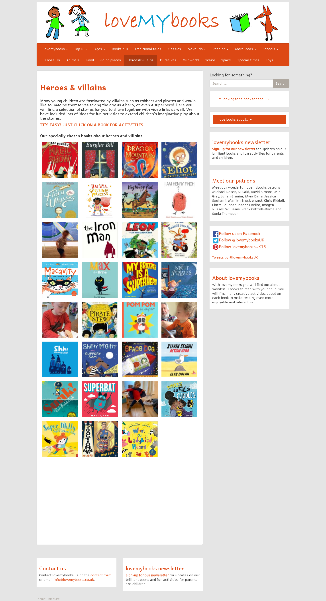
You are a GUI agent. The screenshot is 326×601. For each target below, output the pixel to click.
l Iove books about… (232, 119)
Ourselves (168, 60)
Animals (73, 60)
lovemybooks (54, 49)
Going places (110, 60)
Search (281, 84)
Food (90, 60)
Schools (269, 49)
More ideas (244, 49)
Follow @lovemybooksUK (241, 240)
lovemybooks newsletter (241, 142)
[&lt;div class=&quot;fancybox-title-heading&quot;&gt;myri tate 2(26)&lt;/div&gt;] (60, 240)
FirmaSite (53, 599)
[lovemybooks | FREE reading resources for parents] (163, 23)
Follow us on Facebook (239, 233)
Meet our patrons (233, 180)
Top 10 (80, 49)
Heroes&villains (140, 60)
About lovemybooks (235, 277)
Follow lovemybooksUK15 (242, 246)
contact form (100, 575)
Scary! (210, 60)
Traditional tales (148, 49)
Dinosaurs (51, 60)
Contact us (52, 568)
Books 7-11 (120, 49)
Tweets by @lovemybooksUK (235, 257)
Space (226, 60)
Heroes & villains (73, 87)
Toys (269, 60)
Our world (191, 60)
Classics (174, 49)
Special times (248, 60)
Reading (219, 49)
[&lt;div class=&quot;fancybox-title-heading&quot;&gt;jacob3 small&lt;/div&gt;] (179, 320)
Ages (98, 49)
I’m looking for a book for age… (241, 99)
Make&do (196, 49)
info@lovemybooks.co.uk (74, 580)
